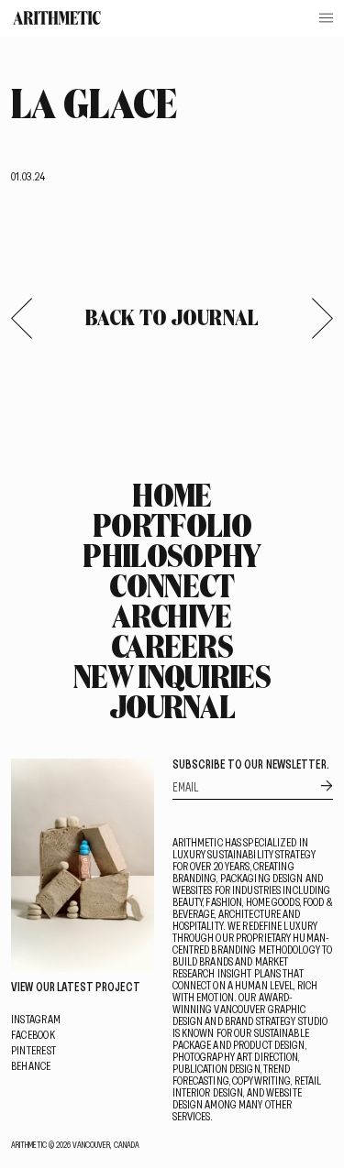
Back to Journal (172, 317)
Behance (31, 1065)
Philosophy (172, 555)
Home (171, 495)
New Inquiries (172, 676)
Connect (171, 585)
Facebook (33, 1034)
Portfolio (172, 525)
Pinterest (33, 1049)
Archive (171, 616)
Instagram (36, 1018)
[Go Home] (57, 18)
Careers (172, 646)
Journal (172, 706)
